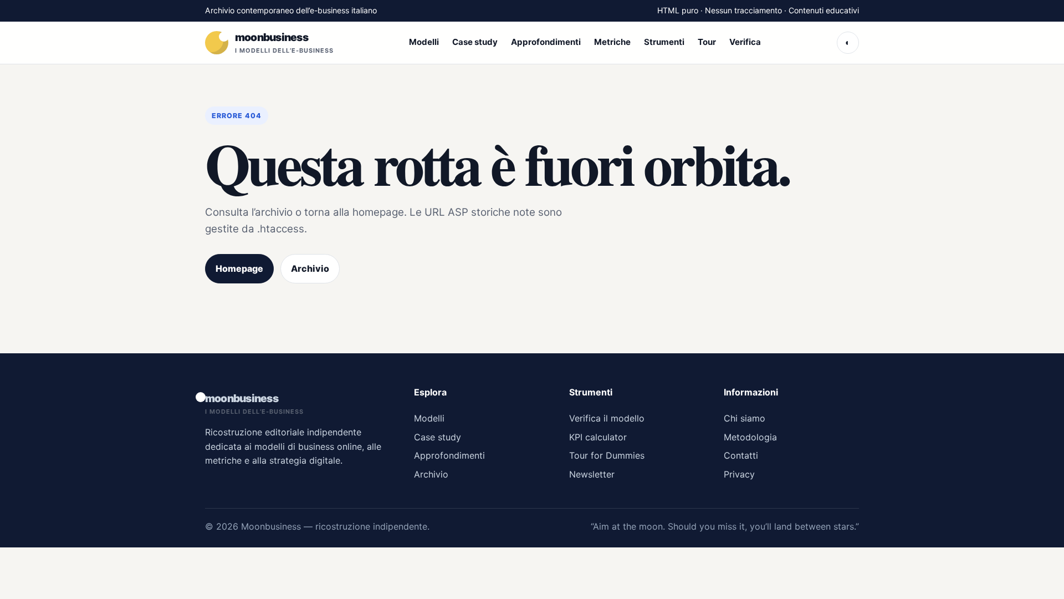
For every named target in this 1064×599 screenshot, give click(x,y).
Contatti (741, 455)
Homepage (239, 268)
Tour (707, 42)
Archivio (310, 268)
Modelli (424, 42)
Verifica (745, 42)
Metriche (612, 42)
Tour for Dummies (606, 455)
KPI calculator (598, 437)
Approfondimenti (546, 42)
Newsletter (592, 474)
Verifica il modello (606, 418)
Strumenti (664, 42)
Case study (475, 42)
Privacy (739, 474)
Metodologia (750, 437)
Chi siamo (744, 418)
